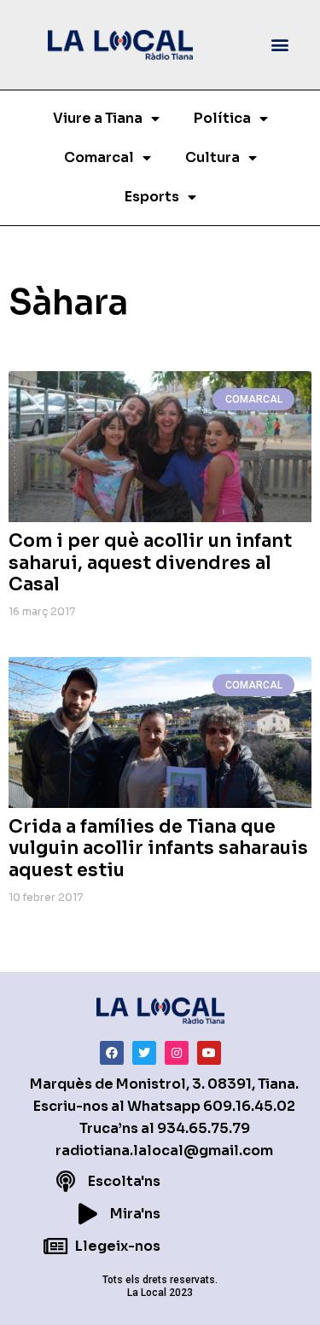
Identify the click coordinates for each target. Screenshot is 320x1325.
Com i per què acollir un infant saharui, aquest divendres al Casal (150, 562)
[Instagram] (177, 1053)
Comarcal (99, 157)
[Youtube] (209, 1053)
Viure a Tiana (98, 118)
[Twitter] (144, 1053)
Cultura (212, 157)
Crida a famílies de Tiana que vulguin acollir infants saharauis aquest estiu (158, 848)
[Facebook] (112, 1053)
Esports (152, 197)
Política (222, 118)
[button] (280, 45)
